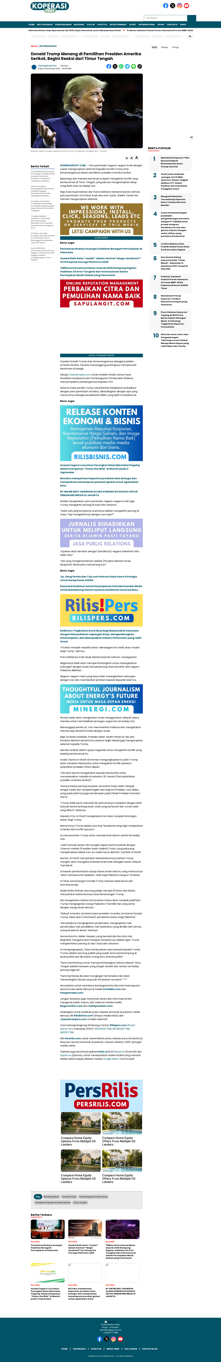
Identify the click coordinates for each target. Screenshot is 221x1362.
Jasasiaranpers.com (73, 1019)
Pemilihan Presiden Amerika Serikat (52, 1202)
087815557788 (121, 1029)
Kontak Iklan (149, 1348)
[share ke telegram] (128, 68)
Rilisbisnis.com (83, 1015)
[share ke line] (134, 68)
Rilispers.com (118, 1025)
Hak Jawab (130, 1348)
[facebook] (166, 7)
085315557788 (102, 1029)
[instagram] (180, 7)
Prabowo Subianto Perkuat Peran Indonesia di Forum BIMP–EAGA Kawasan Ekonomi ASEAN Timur (145, 30)
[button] (127, 158)
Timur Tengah (80, 1202)
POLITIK (91, 24)
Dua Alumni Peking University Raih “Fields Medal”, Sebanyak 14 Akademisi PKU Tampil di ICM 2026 (174, 263)
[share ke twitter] (116, 68)
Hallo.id (103, 1051)
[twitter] (173, 7)
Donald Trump (69, 1196)
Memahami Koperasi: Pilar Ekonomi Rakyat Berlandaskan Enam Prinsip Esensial (175, 162)
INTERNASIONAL (147, 24)
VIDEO (183, 24)
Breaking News (51, 1196)
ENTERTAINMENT (118, 24)
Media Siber (113, 1348)
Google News (110, 1059)
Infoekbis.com (112, 989)
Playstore (119, 1051)
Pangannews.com (71, 993)
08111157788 (67, 1032)
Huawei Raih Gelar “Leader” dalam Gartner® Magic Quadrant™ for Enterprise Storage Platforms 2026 (100, 260)
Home (32, 24)
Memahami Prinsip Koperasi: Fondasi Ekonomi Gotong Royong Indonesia (174, 300)
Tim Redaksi (79, 1348)
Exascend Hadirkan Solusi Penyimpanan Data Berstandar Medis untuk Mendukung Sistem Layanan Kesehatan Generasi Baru (101, 588)
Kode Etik (96, 1348)
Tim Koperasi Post (47, 65)
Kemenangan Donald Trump (93, 1196)
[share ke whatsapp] (122, 68)
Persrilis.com (73, 1038)
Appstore (65, 1055)
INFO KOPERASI (45, 24)
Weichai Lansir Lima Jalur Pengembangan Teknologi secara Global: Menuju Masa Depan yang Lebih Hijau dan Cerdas (175, 340)
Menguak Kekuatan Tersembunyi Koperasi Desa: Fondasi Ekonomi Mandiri (173, 201)
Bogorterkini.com (71, 1006)
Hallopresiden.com (100, 1006)
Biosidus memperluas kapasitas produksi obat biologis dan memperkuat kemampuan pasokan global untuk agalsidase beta (99, 482)
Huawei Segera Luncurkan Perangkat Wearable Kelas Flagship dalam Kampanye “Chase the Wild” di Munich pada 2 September (100, 468)
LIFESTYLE (102, 24)
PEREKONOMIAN (63, 24)
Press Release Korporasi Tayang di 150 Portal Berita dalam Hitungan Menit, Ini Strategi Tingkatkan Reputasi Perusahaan (174, 319)
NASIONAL (79, 24)
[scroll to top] (212, 1357)
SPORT (132, 24)
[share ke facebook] (109, 68)
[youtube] (187, 7)
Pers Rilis (172, 24)
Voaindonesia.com (80, 374)
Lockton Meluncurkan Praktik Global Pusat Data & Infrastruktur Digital (175, 246)
